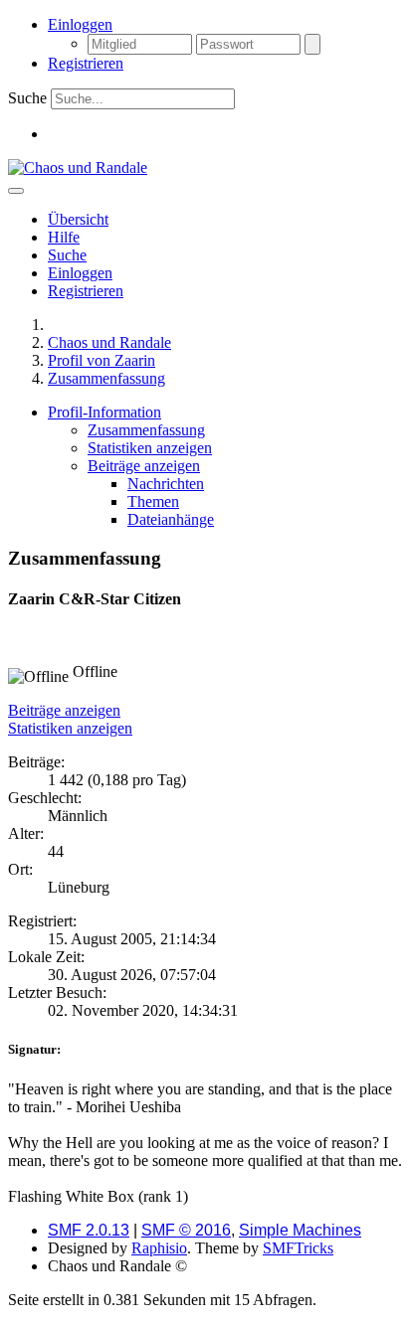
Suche (27, 97)
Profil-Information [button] (104, 412)
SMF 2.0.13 (88, 1230)
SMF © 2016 (186, 1230)
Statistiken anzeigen (70, 728)
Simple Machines (300, 1230)
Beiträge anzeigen (64, 710)
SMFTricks (298, 1248)
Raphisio (159, 1248)
